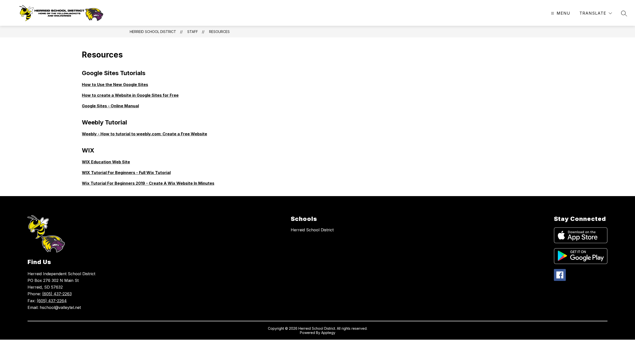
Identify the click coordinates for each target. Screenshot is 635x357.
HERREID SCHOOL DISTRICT (153, 32)
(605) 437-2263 (57, 293)
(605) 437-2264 (52, 300)
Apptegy (328, 332)
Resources (219, 32)
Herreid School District (312, 229)
